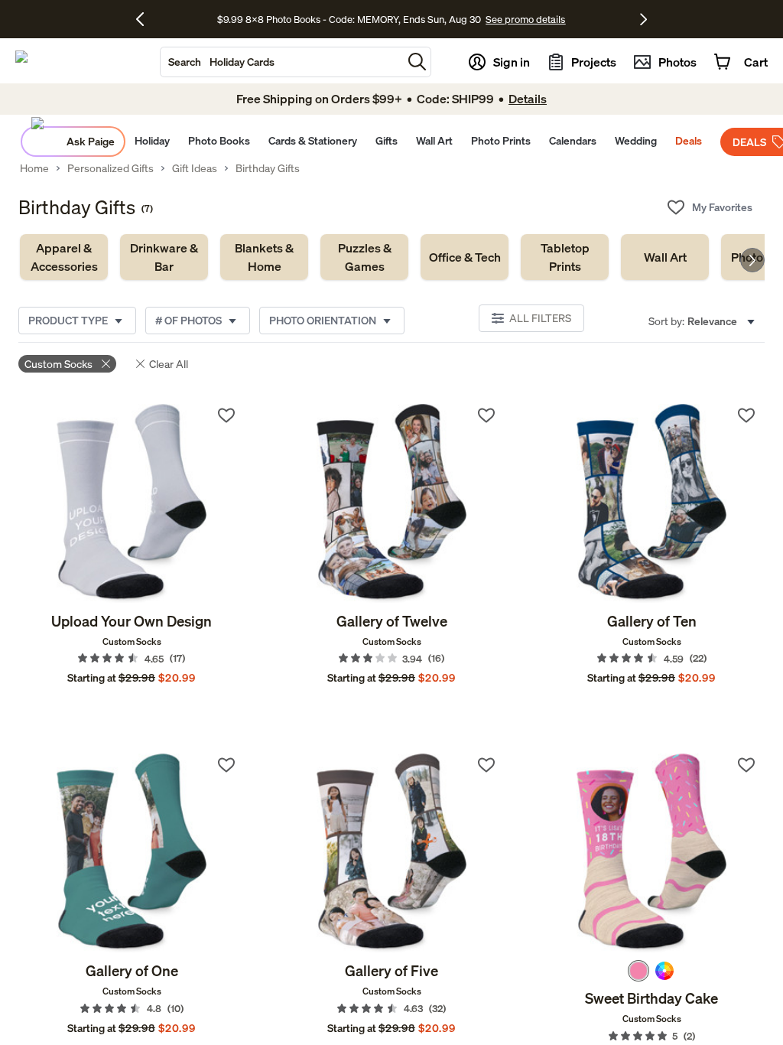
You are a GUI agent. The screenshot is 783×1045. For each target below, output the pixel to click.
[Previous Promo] (145, 19)
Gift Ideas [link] (194, 168)
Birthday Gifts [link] (268, 168)
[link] (64, 257)
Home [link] (34, 168)
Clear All (168, 363)
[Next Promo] (643, 19)
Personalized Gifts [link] (110, 168)
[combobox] (281, 62)
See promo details (517, 20)
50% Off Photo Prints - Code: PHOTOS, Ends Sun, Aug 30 (349, 20)
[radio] (638, 971)
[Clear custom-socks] (106, 364)
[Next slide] (752, 260)
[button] (417, 61)
